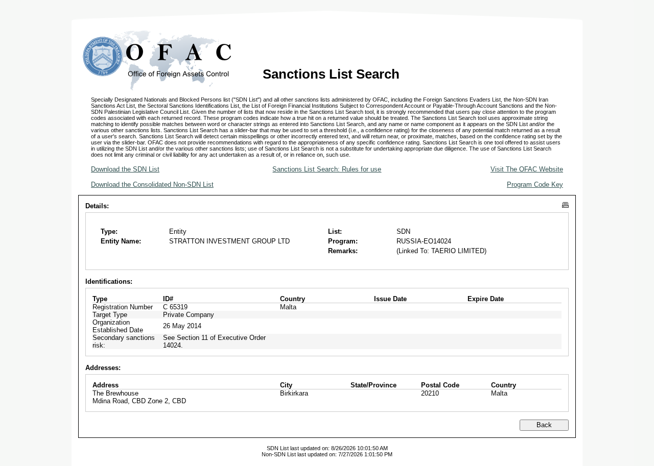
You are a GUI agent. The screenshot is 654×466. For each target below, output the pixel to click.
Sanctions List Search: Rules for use (326, 169)
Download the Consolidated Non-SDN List (152, 184)
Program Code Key (535, 184)
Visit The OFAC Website (527, 169)
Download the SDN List (125, 169)
